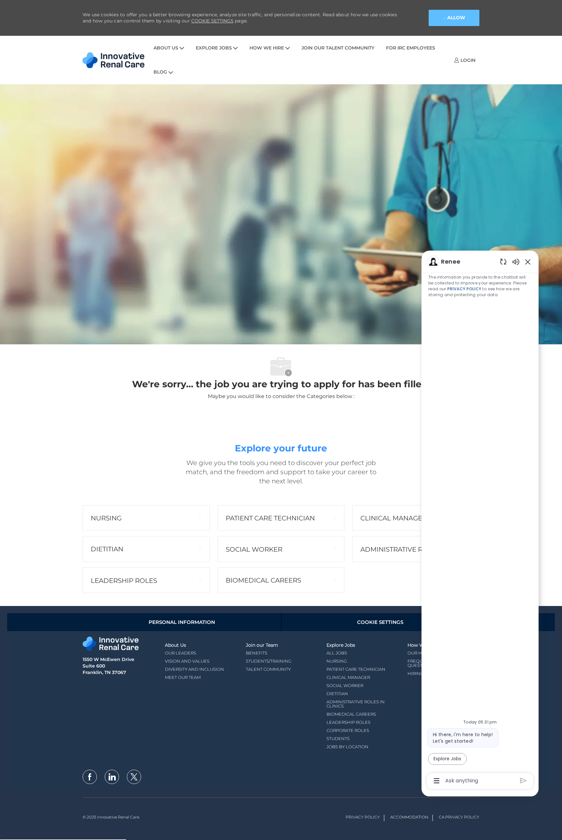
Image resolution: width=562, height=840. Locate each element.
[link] (464, 60)
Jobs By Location (347, 746)
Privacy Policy (363, 817)
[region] (480, 520)
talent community (268, 669)
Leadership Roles (348, 722)
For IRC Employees (410, 48)
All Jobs (337, 652)
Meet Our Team (183, 677)
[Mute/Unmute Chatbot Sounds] (516, 261)
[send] (523, 781)
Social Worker (345, 685)
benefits (256, 652)
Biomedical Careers (351, 714)
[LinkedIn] (112, 777)
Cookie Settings (212, 21)
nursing (337, 661)
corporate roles (348, 730)
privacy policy (464, 289)
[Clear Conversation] (503, 261)
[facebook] (90, 777)
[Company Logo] (115, 60)
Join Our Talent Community (337, 48)
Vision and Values (187, 661)
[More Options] (437, 781)
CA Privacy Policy (459, 817)
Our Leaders (180, 652)
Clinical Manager (348, 677)
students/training (268, 661)
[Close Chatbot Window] (528, 261)
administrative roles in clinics (356, 704)
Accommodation (409, 817)
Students (338, 738)
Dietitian (337, 693)
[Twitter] (134, 777)
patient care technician (356, 669)
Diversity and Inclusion (194, 669)
